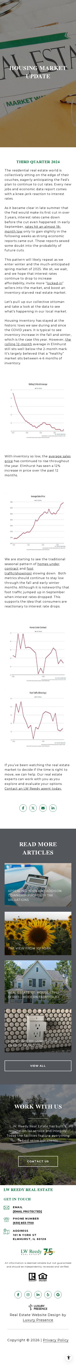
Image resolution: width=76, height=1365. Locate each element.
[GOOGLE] (58, 1294)
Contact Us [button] (38, 1161)
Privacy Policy (56, 1340)
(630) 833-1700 (23, 1223)
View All (38, 1065)
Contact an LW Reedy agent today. (33, 788)
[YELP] (48, 1294)
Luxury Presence (38, 1320)
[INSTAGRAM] (28, 1294)
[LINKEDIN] (38, 1294)
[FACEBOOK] (18, 1294)
